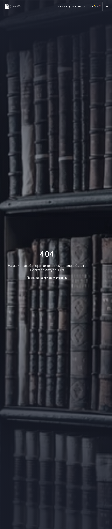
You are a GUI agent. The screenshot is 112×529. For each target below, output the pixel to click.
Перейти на (47, 277)
